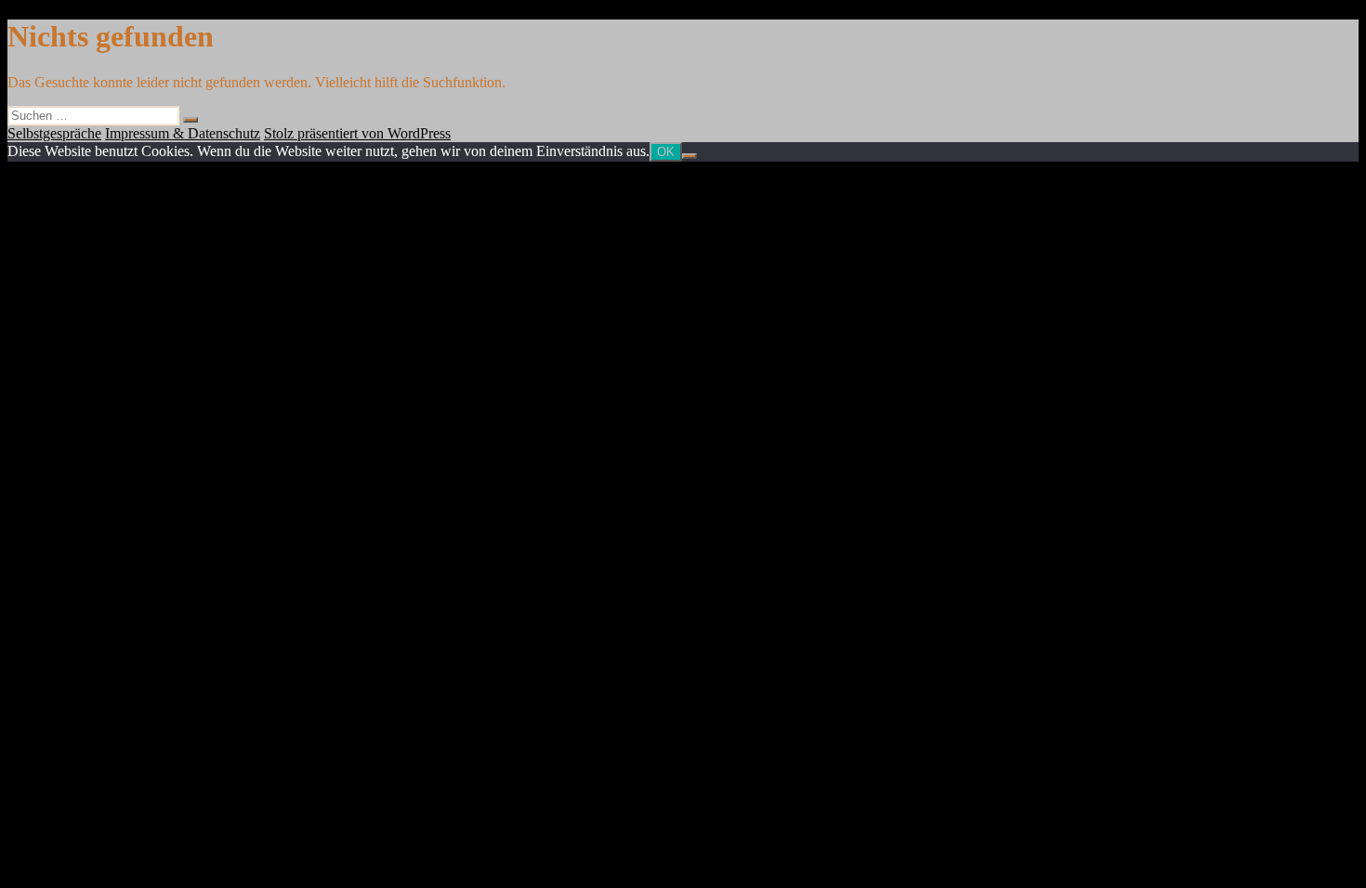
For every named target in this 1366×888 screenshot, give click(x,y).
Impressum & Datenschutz (182, 133)
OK (666, 152)
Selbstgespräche (54, 133)
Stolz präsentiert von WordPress (357, 133)
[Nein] (689, 156)
